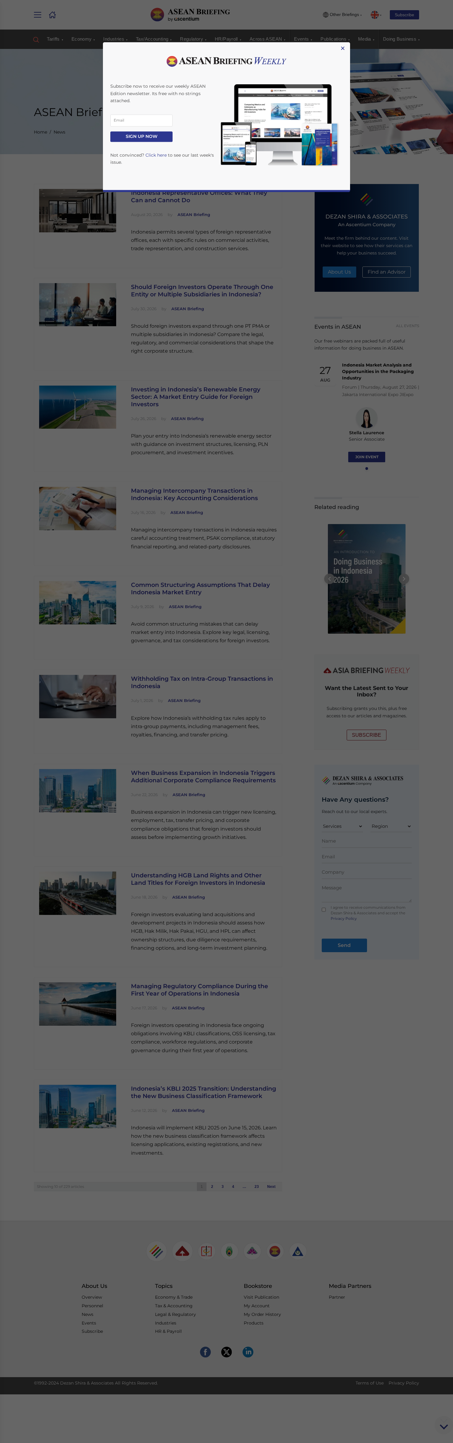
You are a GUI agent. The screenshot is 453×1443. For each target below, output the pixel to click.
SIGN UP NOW (141, 136)
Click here (156, 155)
